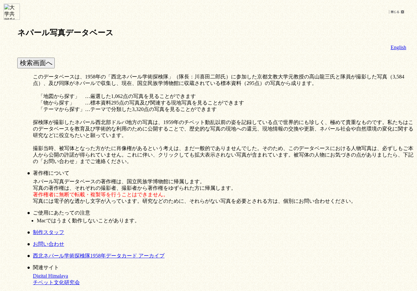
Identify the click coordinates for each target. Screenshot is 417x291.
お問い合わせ (48, 244)
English (398, 47)
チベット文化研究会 (56, 282)
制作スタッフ (48, 232)
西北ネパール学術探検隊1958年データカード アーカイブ (99, 255)
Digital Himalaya (50, 276)
